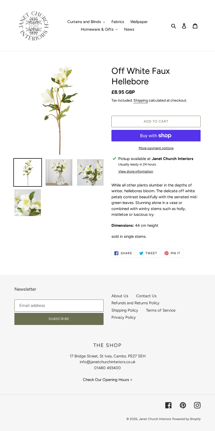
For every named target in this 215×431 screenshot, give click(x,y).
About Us (119, 296)
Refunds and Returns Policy (135, 303)
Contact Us (146, 296)
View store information (135, 171)
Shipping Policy (124, 310)
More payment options (156, 148)
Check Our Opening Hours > (107, 379)
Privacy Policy (123, 317)
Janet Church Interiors (155, 419)
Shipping (140, 100)
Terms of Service (160, 310)
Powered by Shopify (186, 419)
